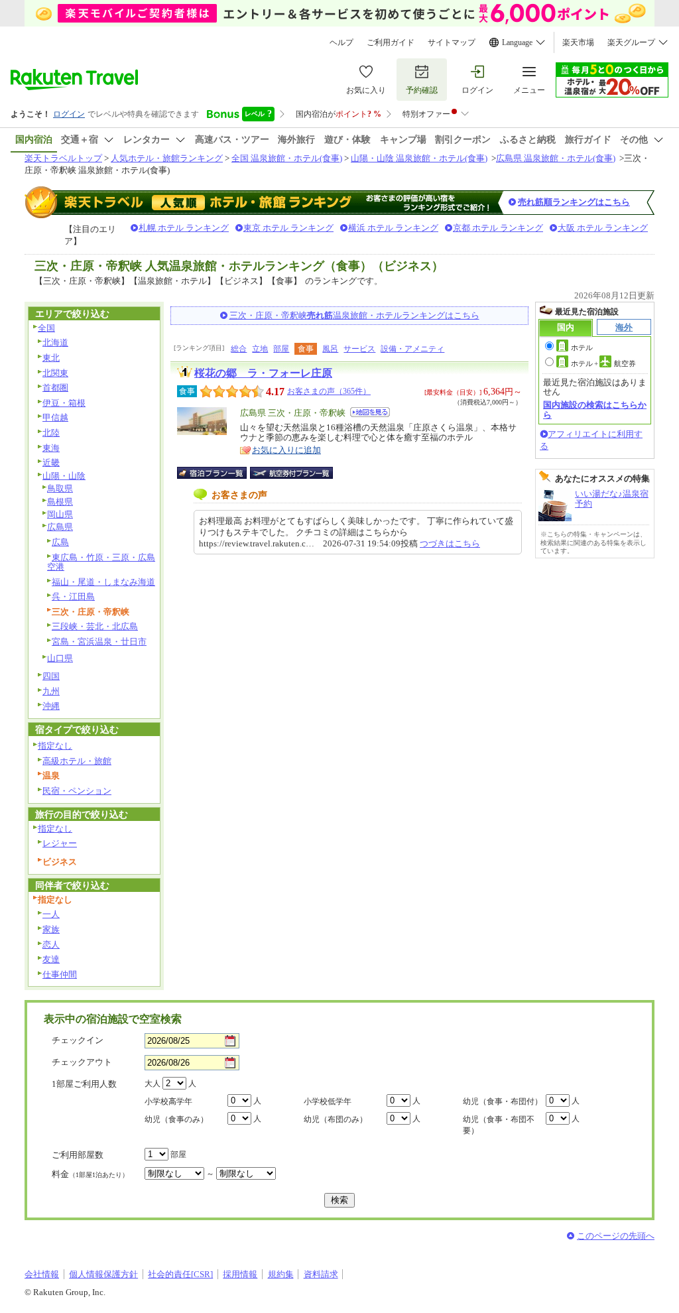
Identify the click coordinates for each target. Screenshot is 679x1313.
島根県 (60, 502)
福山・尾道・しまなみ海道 (103, 582)
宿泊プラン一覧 (218, 473)
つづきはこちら (450, 543)
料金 (90, 1174)
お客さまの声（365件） (329, 391)
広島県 (60, 527)
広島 (60, 542)
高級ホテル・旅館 (76, 761)
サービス (359, 348)
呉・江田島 (73, 596)
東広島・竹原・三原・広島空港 (101, 562)
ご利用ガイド (390, 42)
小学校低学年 (327, 1101)
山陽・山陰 (64, 476)
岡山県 (60, 514)
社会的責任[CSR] (180, 1274)
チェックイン (77, 1040)
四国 (51, 676)
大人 (152, 1083)
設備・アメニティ (412, 348)
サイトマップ (451, 42)
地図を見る (370, 412)
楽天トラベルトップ (63, 158)
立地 (260, 348)
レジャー (59, 843)
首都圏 (55, 388)
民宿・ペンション (76, 791)
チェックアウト (82, 1062)
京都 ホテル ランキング (498, 228)
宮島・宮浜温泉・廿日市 (99, 642)
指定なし (55, 746)
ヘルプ (341, 42)
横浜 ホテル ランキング (393, 228)
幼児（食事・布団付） (502, 1101)
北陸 (51, 433)
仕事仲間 (59, 974)
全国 (46, 328)
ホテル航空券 (603, 363)
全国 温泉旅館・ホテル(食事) (286, 158)
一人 (51, 914)
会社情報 (42, 1274)
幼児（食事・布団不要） (498, 1125)
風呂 (330, 348)
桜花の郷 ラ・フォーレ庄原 (263, 373)
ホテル (582, 347)
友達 (51, 959)
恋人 (51, 945)
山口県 (60, 658)
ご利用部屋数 (77, 1155)
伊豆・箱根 (64, 403)
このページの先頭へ (615, 1236)
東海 (51, 448)
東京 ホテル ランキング (288, 228)
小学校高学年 (168, 1101)
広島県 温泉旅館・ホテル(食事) (555, 158)
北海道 (55, 342)
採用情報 (240, 1274)
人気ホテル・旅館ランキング (167, 158)
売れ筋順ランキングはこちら (574, 202)
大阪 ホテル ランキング (603, 228)
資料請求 (321, 1274)
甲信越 (55, 417)
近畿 (51, 463)
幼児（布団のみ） (335, 1119)
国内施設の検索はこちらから (595, 409)
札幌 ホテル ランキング (184, 228)
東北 (51, 358)
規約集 (281, 1274)
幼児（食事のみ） (176, 1119)
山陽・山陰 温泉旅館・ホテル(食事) (419, 158)
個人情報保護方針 (103, 1274)
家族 (51, 929)
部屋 (281, 348)
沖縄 (51, 706)
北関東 (55, 373)
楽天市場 (578, 42)
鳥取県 (60, 488)
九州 (51, 691)
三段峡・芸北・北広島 (95, 626)
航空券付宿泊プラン (291, 473)
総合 (239, 348)
